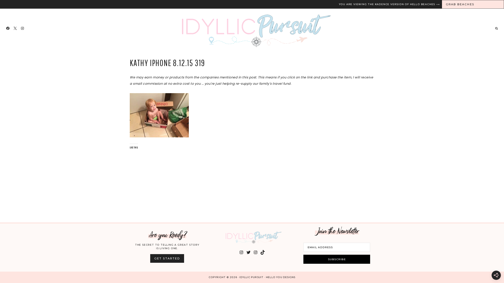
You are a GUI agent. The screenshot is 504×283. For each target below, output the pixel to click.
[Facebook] (8, 28)
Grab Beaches (460, 4)
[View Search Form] (496, 28)
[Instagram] (22, 28)
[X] (15, 28)
